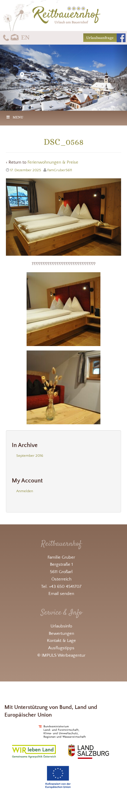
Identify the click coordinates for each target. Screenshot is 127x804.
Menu (18, 117)
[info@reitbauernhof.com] (15, 37)
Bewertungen (61, 633)
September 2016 (29, 456)
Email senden (61, 593)
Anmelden (24, 491)
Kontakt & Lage (61, 640)
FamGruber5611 (59, 170)
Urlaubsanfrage (100, 37)
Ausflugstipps (61, 647)
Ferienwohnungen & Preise (52, 162)
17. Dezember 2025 (25, 170)
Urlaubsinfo (61, 626)
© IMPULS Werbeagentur (61, 655)
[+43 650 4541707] (6, 37)
